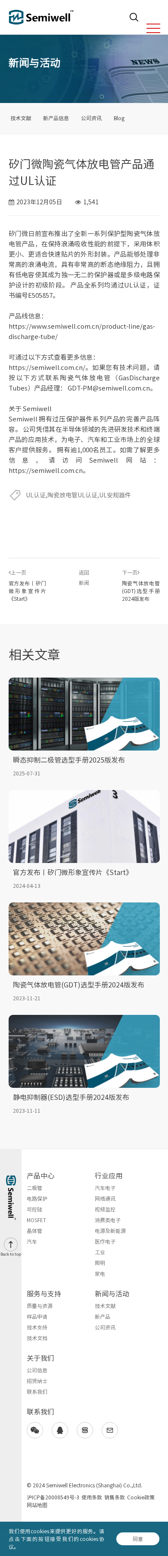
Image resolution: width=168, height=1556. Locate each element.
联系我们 (37, 1391)
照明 (100, 1262)
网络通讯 (105, 1198)
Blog (119, 118)
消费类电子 (108, 1220)
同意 (138, 1538)
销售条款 (114, 1497)
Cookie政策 (141, 1497)
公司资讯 (91, 118)
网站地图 (37, 1505)
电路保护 (37, 1198)
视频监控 (105, 1209)
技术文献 (20, 118)
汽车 (32, 1241)
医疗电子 (105, 1241)
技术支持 (37, 1327)
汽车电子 (105, 1187)
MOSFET (36, 1220)
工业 (100, 1252)
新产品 (102, 1316)
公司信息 (37, 1370)
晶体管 (34, 1230)
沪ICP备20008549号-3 (53, 1497)
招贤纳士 (37, 1380)
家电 (100, 1273)
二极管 (34, 1187)
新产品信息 (56, 118)
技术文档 (37, 1338)
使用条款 (91, 1497)
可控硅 (34, 1209)
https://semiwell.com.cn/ (47, 367)
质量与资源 (40, 1305)
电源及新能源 (110, 1230)
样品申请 (37, 1316)
